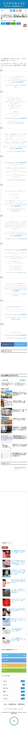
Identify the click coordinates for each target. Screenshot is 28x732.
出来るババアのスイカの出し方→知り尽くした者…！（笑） (18, 601)
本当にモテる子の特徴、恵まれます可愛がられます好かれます (18, 581)
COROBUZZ (14, 3)
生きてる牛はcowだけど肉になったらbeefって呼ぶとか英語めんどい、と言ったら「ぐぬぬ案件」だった (18, 562)
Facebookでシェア (7, 344)
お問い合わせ (21, 704)
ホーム (5, 704)
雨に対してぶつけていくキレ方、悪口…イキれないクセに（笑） (18, 620)
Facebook (8, 23)
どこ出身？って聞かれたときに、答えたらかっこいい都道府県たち (18, 591)
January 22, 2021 (15, 319)
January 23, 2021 (19, 123)
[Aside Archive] (25, 25)
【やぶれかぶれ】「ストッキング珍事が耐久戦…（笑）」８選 (18, 630)
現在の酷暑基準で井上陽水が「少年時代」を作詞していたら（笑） (18, 552)
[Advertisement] (14, 41)
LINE (13, 23)
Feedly (5, 670)
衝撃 (14, 20)
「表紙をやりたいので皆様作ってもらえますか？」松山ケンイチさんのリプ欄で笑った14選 (18, 572)
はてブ (18, 23)
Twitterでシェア (20, 344)
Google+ (5, 665)
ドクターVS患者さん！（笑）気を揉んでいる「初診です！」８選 (18, 639)
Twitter (3, 23)
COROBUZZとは (12, 704)
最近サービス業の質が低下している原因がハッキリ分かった (18, 610)
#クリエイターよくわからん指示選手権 (15, 118)
